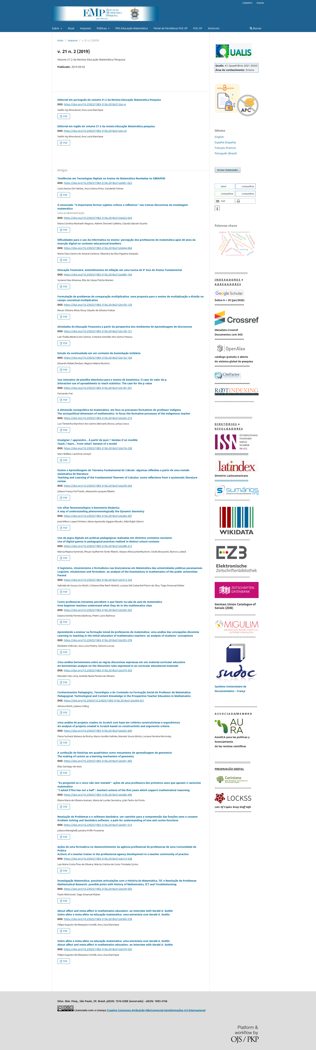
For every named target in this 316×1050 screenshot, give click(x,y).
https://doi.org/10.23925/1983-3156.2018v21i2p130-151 (98, 331)
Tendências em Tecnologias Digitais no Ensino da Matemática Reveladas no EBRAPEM (111, 178)
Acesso (260, 2)
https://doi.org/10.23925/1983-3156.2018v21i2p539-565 (98, 889)
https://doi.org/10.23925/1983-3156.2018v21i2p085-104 (98, 274)
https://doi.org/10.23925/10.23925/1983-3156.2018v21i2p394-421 (104, 700)
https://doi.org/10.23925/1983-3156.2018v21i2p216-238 (98, 448)
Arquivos (85, 28)
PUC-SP (197, 28)
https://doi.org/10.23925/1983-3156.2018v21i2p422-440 (98, 730)
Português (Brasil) (226, 153)
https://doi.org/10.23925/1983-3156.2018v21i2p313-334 (98, 580)
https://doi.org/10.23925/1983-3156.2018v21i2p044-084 (98, 248)
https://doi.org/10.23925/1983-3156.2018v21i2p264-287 (98, 516)
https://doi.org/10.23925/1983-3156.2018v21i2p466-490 (98, 794)
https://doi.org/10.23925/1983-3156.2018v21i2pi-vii (95, 131)
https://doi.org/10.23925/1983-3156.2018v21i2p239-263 (98, 485)
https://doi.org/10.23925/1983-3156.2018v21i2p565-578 (98, 919)
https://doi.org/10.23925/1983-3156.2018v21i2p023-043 (98, 218)
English (219, 137)
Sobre (56, 28)
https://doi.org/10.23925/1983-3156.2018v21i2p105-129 (98, 304)
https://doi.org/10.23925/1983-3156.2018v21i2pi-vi (95, 104)
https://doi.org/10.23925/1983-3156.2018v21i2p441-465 (98, 761)
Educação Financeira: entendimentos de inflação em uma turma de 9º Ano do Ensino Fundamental (119, 270)
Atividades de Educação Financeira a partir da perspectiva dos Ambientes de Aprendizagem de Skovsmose (124, 326)
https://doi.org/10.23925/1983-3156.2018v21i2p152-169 (98, 357)
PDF (65, 116)
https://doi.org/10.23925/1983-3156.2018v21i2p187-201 (98, 388)
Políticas (102, 28)
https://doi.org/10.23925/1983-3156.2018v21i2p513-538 (98, 858)
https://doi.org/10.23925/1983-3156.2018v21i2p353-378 (98, 640)
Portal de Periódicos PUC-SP (170, 28)
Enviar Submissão (227, 169)
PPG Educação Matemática (131, 28)
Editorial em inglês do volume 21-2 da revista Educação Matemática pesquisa (106, 126)
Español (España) (225, 142)
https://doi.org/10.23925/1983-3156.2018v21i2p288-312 (98, 546)
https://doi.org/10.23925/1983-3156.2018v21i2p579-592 (98, 949)
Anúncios (213, 28)
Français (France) (225, 148)
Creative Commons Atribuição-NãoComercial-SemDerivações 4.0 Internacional (156, 1010)
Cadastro (247, 2)
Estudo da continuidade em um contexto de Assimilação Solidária (98, 353)
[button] (225, 186)
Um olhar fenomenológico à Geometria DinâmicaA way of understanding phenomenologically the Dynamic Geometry (100, 509)
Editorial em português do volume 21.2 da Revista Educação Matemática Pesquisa (109, 99)
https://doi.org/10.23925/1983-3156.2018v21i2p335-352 (98, 610)
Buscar (257, 28)
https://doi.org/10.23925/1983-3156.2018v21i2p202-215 (98, 418)
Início (60, 40)
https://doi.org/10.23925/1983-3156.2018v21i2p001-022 (98, 183)
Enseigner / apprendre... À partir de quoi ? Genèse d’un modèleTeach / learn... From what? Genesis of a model (97, 441)
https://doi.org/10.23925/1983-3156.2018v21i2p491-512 (98, 825)
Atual (71, 28)
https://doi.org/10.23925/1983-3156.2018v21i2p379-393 (98, 670)
